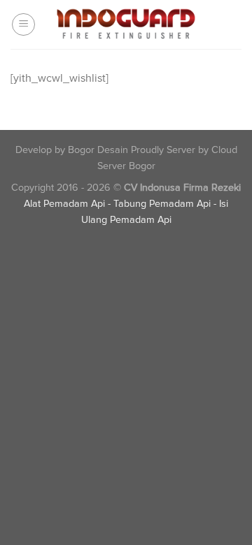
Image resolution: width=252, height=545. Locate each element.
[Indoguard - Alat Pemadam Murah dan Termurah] (126, 24)
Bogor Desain (98, 150)
